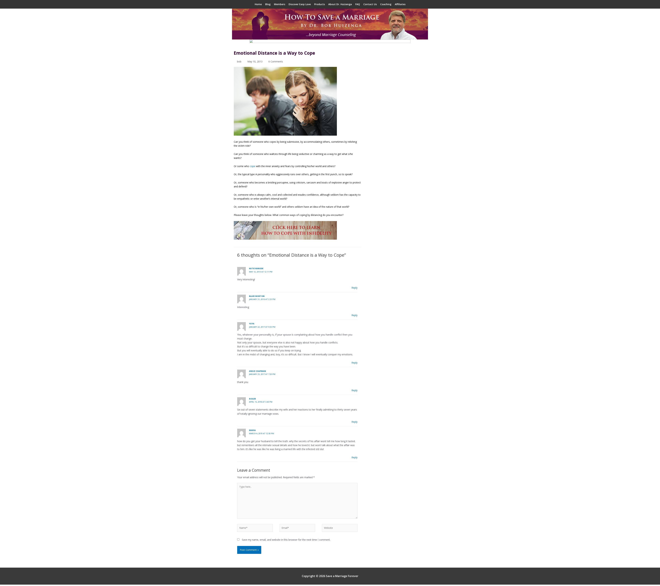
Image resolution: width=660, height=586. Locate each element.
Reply (354, 287)
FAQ (357, 4)
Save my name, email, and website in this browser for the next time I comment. (286, 539)
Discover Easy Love (300, 4)
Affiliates (400, 4)
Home (258, 4)
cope (252, 166)
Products (319, 4)
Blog (268, 4)
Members (279, 4)
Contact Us (370, 4)
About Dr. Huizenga (340, 4)
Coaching (385, 4)
